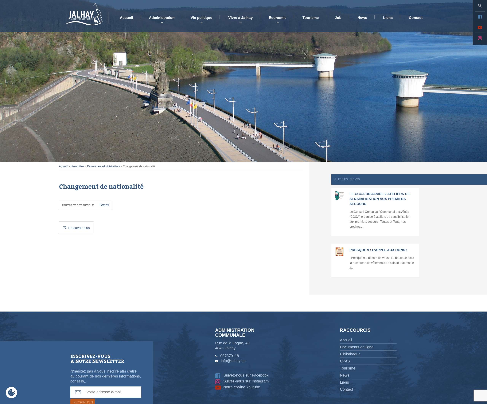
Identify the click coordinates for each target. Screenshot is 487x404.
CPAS (345, 361)
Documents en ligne (356, 347)
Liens (388, 18)
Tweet (104, 205)
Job (338, 18)
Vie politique (201, 18)
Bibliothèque (350, 354)
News (362, 18)
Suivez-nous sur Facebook (245, 375)
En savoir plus (79, 228)
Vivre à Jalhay (240, 18)
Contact (416, 18)
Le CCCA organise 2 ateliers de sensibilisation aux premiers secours (379, 199)
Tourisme (310, 18)
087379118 (229, 356)
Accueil (126, 18)
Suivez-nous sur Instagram (245, 381)
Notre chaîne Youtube (241, 387)
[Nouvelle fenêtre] (480, 16)
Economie (277, 18)
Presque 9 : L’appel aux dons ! (378, 250)
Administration (162, 18)
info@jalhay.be (233, 361)
